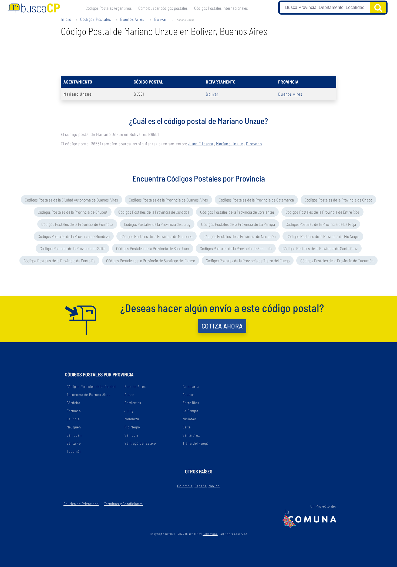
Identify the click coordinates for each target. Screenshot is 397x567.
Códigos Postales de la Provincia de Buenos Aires (168, 199)
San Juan (74, 435)
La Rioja (73, 419)
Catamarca (191, 386)
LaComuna (210, 534)
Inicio (66, 19)
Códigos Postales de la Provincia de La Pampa (238, 224)
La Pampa (190, 410)
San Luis (132, 435)
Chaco (129, 394)
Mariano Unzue (229, 143)
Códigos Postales (95, 19)
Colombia (184, 486)
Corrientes (133, 402)
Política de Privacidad (81, 503)
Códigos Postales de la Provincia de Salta (72, 248)
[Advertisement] (198, 54)
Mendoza (132, 419)
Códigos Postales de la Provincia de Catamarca (256, 199)
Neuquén (74, 427)
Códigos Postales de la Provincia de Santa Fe (59, 260)
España (200, 486)
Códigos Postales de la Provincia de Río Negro (323, 236)
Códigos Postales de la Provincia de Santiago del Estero (150, 260)
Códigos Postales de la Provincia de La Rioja (321, 224)
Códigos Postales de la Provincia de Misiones (156, 236)
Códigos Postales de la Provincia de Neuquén (239, 236)
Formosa (74, 410)
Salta (187, 427)
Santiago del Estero (140, 443)
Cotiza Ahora (222, 326)
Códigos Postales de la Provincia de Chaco (338, 199)
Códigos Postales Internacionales (221, 8)
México (214, 486)
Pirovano (254, 143)
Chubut (188, 394)
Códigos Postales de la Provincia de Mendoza (74, 236)
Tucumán (74, 451)
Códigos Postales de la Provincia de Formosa (77, 224)
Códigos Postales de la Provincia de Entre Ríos (322, 211)
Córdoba (73, 402)
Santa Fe (74, 443)
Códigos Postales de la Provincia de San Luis (236, 248)
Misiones (190, 419)
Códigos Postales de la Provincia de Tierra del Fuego (248, 260)
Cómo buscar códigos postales (163, 8)
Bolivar (161, 19)
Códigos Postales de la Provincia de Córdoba (153, 211)
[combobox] (325, 7)
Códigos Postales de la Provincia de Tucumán (337, 260)
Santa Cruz (191, 435)
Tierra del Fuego (196, 443)
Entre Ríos (191, 402)
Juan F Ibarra (200, 143)
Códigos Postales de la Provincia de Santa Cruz (320, 248)
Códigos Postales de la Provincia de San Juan (152, 248)
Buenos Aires (132, 19)
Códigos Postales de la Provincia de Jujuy (157, 224)
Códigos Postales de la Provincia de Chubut (72, 211)
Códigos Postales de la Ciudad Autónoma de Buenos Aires (71, 199)
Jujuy (129, 410)
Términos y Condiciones (123, 503)
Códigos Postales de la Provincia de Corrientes (237, 211)
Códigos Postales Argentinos (109, 8)
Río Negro (132, 427)
